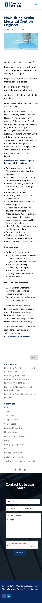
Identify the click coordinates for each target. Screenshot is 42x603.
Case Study (9, 415)
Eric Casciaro (11, 29)
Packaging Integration (14, 444)
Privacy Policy (23, 589)
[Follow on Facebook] (4, 596)
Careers (21, 29)
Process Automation (13, 452)
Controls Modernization (14, 428)
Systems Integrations (13, 457)
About (7, 407)
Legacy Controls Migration (16, 436)
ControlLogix (10, 424)
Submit (20, 552)
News (6, 440)
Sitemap (34, 589)
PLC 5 (6, 448)
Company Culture (11, 419)
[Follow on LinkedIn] (8, 596)
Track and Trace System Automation (20, 461)
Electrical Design (11, 432)
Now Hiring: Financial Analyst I (17, 375)
